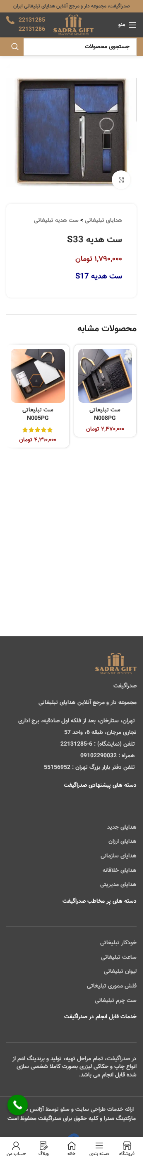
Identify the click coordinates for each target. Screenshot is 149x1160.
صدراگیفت (118, 1059)
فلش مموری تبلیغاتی (112, 986)
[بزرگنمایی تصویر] (121, 179)
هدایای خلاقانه (120, 870)
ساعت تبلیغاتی (119, 957)
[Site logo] (73, 25)
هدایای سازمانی (119, 856)
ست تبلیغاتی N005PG (37, 414)
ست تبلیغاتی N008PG (104, 414)
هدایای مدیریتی (118, 884)
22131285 (32, 20)
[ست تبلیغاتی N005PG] (38, 376)
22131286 (32, 29)
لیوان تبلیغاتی (120, 971)
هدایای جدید (122, 827)
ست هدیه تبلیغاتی (56, 220)
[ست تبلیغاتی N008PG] (105, 376)
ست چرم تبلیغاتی (116, 1000)
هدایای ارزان (122, 841)
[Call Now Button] (17, 1105)
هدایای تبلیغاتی (103, 220)
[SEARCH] (15, 47)
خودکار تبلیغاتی (118, 943)
